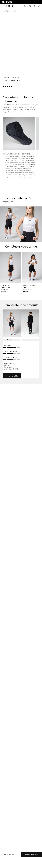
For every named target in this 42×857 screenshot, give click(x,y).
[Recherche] (25, 6)
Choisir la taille (11, 376)
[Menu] (2, 6)
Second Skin (5, 288)
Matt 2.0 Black (12, 11)
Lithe (25, 288)
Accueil (5, 11)
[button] (8, 87)
